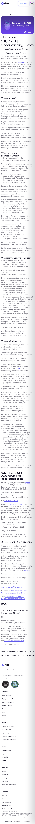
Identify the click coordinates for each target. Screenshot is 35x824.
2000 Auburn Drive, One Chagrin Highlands (12, 675)
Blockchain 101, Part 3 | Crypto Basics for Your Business (13, 598)
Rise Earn (18, 368)
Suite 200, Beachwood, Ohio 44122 (10, 678)
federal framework (17, 504)
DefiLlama (22, 62)
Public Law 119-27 (11, 501)
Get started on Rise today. (11, 587)
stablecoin (27, 570)
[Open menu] (32, 3)
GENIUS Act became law (14, 641)
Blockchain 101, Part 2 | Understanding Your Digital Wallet (15, 592)
